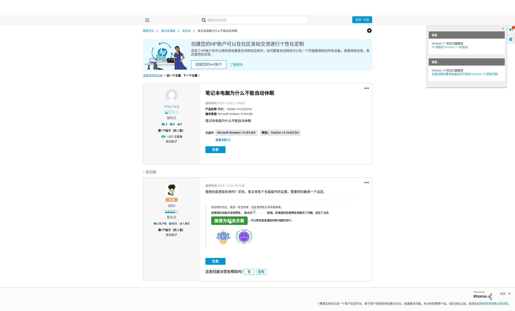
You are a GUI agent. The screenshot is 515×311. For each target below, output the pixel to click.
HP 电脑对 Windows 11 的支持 (450, 47)
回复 (215, 149)
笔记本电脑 (168, 31)
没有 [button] (261, 272)
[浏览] (146, 20)
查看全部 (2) (223, 140)
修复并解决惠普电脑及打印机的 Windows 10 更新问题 (465, 74)
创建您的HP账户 (208, 65)
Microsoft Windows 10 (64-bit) (236, 132)
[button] (366, 88)
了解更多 (236, 64)
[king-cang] (172, 95)
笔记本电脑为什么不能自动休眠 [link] (217, 31)
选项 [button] (369, 31)
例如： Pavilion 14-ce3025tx (280, 132)
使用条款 (488, 303)
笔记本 (186, 31)
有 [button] (249, 272)
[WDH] (172, 189)
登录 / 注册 (362, 20)
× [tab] (503, 28)
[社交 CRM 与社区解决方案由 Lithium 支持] (483, 295)
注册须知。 (504, 303)
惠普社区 (148, 31)
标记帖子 (171, 141)
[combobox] (253, 20)
